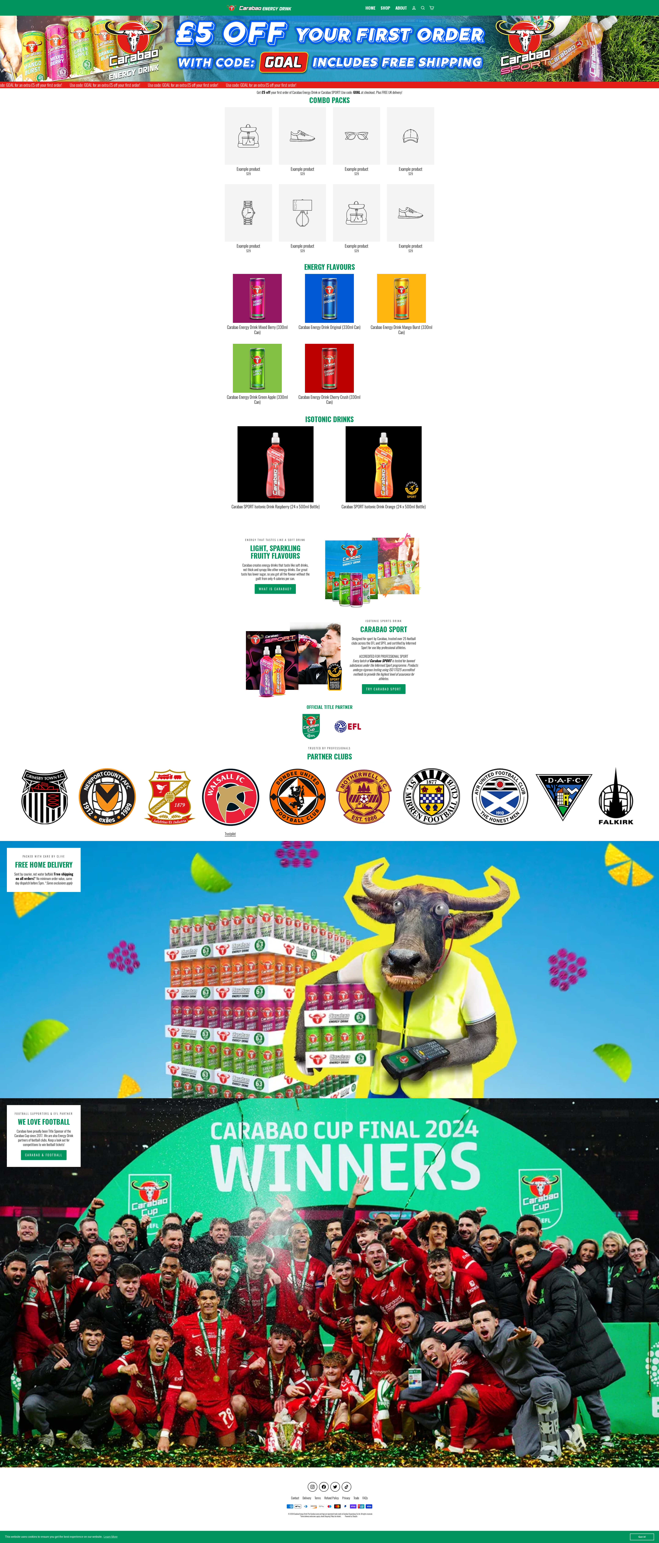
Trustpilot (230, 833)
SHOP (385, 8)
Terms (318, 1498)
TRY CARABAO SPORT (383, 689)
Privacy (346, 1498)
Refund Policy (331, 1498)
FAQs (365, 1498)
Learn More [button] (111, 1536)
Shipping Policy (329, 1516)
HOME (370, 8)
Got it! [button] (642, 1536)
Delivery (307, 1498)
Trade (356, 1498)
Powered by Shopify (351, 1516)
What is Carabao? (275, 589)
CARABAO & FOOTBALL (44, 1155)
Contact (295, 1498)
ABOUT (401, 8)
